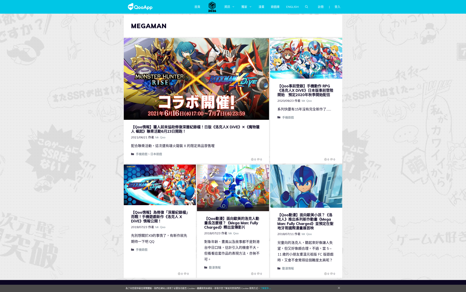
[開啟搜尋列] (306, 7)
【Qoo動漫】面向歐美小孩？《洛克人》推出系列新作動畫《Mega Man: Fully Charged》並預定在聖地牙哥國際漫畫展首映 (305, 221)
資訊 (227, 7)
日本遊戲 (156, 154)
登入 (337, 7)
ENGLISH (292, 7)
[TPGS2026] (212, 6)
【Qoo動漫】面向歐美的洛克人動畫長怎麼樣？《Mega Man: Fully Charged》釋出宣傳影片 (231, 223)
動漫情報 (215, 267)
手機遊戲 (141, 154)
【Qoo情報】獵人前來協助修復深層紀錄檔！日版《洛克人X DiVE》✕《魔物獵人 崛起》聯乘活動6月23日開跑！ (195, 129)
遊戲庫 (275, 7)
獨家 (244, 7)
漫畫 (261, 7)
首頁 (197, 7)
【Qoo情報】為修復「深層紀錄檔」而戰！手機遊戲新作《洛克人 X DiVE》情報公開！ (159, 216)
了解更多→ (265, 288)
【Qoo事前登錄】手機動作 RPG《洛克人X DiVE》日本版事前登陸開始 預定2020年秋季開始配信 (305, 90)
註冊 (321, 7)
